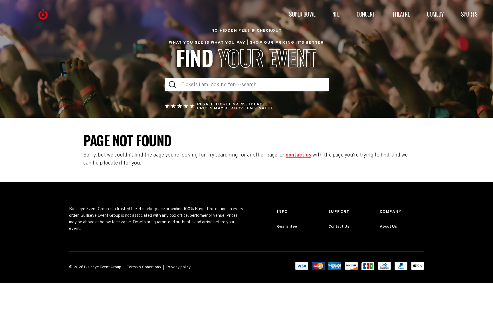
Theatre (401, 14)
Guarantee (287, 226)
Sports (469, 14)
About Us (388, 226)
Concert (366, 14)
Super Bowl (302, 14)
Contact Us (338, 226)
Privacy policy (178, 267)
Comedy (435, 14)
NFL (335, 14)
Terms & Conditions (144, 267)
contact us (298, 155)
